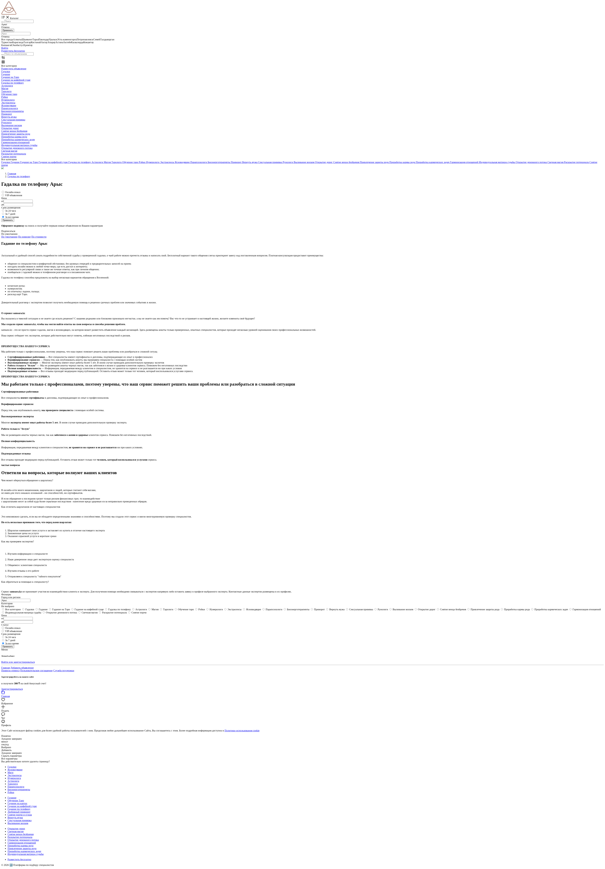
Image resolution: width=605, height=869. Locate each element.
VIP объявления (13, 195)
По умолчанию (9, 236)
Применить (8, 30)
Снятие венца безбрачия (21, 834)
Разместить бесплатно (13, 50)
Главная (5, 667)
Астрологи (13, 781)
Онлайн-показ (12, 192)
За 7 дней (10, 214)
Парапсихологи (16, 786)
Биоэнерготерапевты (19, 789)
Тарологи (13, 783)
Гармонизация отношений (22, 842)
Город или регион (10, 597)
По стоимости (38, 236)
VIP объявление (13, 631)
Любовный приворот (19, 812)
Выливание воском (18, 823)
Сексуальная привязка (20, 820)
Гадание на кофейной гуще (22, 806)
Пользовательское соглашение (36, 670)
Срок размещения (10, 634)
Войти (4, 48)
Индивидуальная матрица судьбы (26, 854)
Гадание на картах (17, 803)
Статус (5, 625)
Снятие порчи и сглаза (20, 814)
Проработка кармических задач (24, 851)
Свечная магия (15, 831)
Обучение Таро (16, 800)
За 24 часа (10, 210)
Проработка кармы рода (20, 845)
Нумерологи (14, 778)
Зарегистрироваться (12, 689)
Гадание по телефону (19, 809)
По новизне (24, 236)
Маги (10, 772)
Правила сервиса (10, 670)
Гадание (12, 797)
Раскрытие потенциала (20, 837)
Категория (6, 603)
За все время (12, 217)
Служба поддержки (63, 670)
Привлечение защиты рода (22, 848)
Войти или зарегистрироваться (18, 662)
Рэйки (11, 792)
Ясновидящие (15, 769)
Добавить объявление (22, 667)
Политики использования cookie (242, 730)
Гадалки (12, 766)
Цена (4, 615)
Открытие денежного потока (23, 840)
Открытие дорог (16, 828)
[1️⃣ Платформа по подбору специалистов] (9, 13)
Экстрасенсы (15, 775)
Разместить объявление (13, 68)
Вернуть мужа (15, 817)
